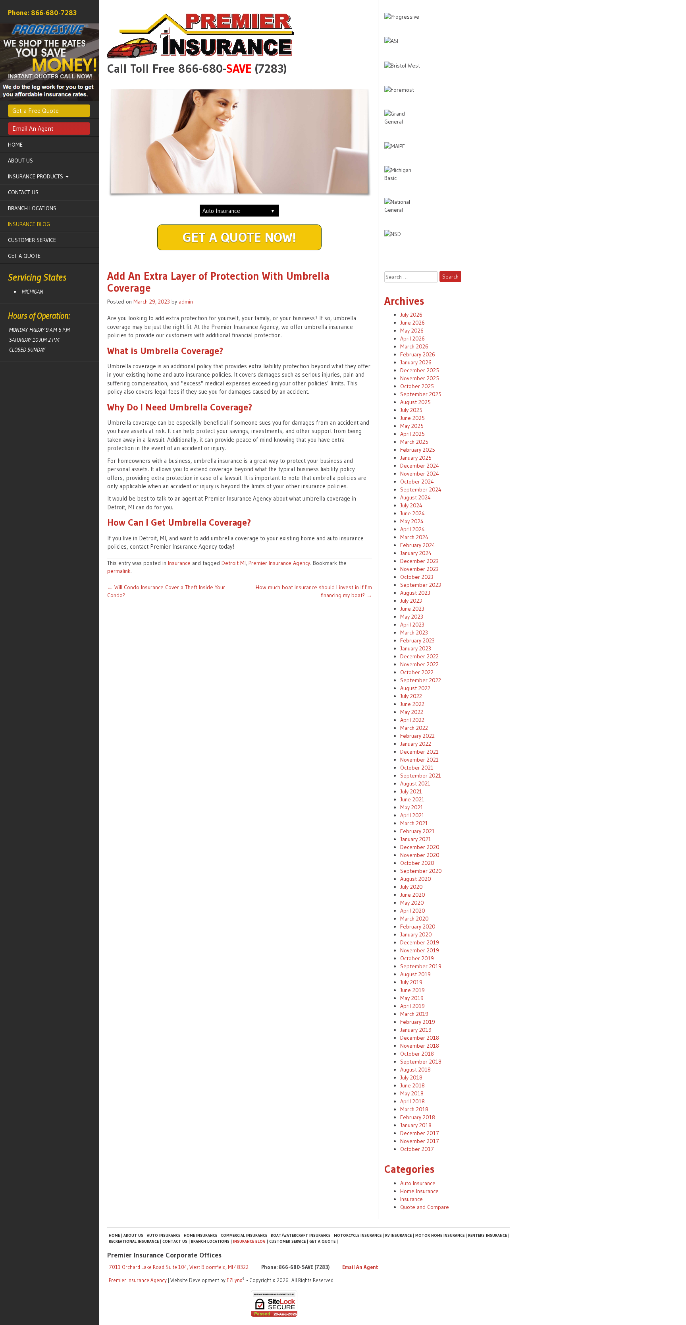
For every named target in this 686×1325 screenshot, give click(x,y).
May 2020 (412, 902)
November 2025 (419, 378)
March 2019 (414, 1013)
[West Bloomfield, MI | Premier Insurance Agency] (239, 36)
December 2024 (419, 465)
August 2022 (415, 688)
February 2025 (417, 449)
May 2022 (411, 712)
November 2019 (419, 950)
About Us (20, 160)
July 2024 (411, 505)
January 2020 (416, 934)
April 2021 (412, 815)
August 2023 (415, 592)
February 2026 (417, 354)
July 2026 (411, 314)
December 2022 (419, 656)
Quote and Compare (424, 1207)
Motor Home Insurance (439, 1235)
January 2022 (415, 743)
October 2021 (417, 767)
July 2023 (411, 600)
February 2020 (417, 926)
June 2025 (412, 418)
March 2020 (414, 918)
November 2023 (419, 569)
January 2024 (416, 553)
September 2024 (420, 489)
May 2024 (412, 521)
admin (186, 301)
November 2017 (419, 1141)
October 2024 (417, 481)
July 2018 (411, 1077)
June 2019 (412, 990)
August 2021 (415, 783)
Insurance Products (36, 176)
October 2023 (417, 576)
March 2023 (414, 632)
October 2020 (417, 863)
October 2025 (417, 386)
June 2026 (412, 322)
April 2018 (412, 1101)
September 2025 (420, 394)
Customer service (32, 240)
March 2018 (414, 1109)
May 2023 (411, 616)
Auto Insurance (417, 1183)
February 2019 (417, 1021)
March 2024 (414, 537)
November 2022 (419, 664)
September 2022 (420, 680)
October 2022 (417, 672)
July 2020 (411, 886)
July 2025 (411, 410)
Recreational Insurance (134, 1241)
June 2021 (412, 799)
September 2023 (420, 584)
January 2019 (416, 1029)
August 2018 (415, 1069)
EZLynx (234, 1280)
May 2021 (411, 807)
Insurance (179, 563)
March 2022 (414, 727)
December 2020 (419, 847)
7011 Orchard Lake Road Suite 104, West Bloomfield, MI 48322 (179, 1267)
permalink (119, 570)
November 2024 (419, 473)
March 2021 (414, 823)
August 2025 (415, 402)
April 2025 (412, 433)
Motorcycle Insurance (358, 1235)
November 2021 (419, 759)
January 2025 (416, 457)
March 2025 (414, 441)
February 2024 (417, 545)
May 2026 (412, 330)
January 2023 (415, 648)
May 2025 (412, 425)
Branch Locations (32, 208)
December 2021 (419, 751)
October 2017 (417, 1149)
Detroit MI (234, 563)
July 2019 (411, 982)
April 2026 (412, 338)
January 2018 (416, 1125)
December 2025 (419, 370)
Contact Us (23, 192)
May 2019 (412, 998)
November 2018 (419, 1045)
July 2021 (411, 791)
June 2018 (412, 1085)
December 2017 (419, 1133)
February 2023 (417, 640)
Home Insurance (419, 1191)
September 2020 (421, 870)
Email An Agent (33, 128)
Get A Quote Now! (239, 237)
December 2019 (419, 942)
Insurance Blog (29, 224)
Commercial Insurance (244, 1235)
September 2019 (420, 966)
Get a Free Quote (35, 110)
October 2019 (417, 958)
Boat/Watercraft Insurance (300, 1235)
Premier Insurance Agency (279, 563)
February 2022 (417, 735)
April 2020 (412, 910)
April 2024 (412, 529)
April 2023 (412, 624)
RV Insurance (398, 1235)
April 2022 (412, 719)
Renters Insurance (487, 1235)
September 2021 (420, 775)
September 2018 (420, 1061)
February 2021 (417, 831)
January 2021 (415, 839)
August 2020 (415, 878)
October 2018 (417, 1053)
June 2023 (412, 608)
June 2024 (412, 513)
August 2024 (415, 497)
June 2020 (412, 894)
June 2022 (412, 704)
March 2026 (414, 346)
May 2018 (412, 1093)
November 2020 (419, 855)
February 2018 (417, 1117)
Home (15, 144)
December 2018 (419, 1037)
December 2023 (419, 561)
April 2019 (412, 1006)
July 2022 (411, 696)
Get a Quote (24, 255)
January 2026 (416, 362)
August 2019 (415, 974)
